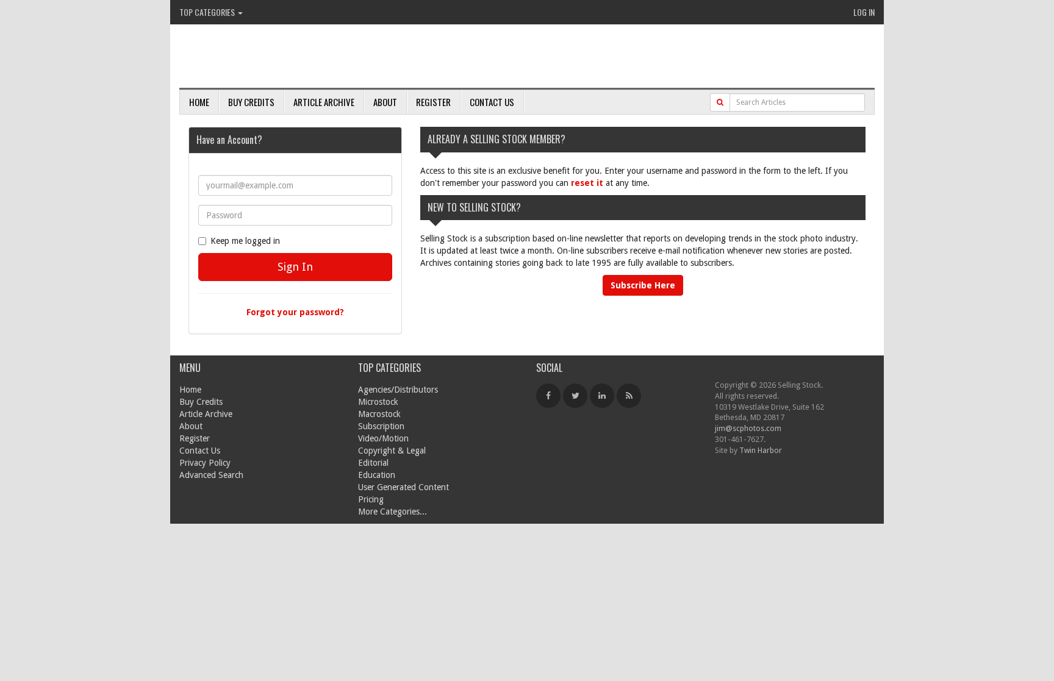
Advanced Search (211, 475)
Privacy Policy (205, 463)
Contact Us (492, 102)
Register (433, 102)
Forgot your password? (295, 312)
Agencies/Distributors (398, 389)
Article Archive (323, 102)
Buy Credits (251, 102)
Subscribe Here (643, 285)
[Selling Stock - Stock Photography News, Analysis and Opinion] (320, 57)
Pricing (371, 499)
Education (376, 475)
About (385, 102)
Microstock (378, 402)
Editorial (373, 463)
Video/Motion (383, 438)
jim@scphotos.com (748, 428)
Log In (864, 11)
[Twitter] (575, 395)
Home (199, 102)
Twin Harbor (760, 450)
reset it (587, 183)
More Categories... (392, 511)
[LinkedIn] (602, 395)
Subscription (381, 426)
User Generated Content (403, 487)
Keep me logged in (245, 241)
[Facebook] (548, 395)
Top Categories (208, 11)
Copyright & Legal (392, 450)
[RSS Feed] (629, 395)
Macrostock (379, 414)
